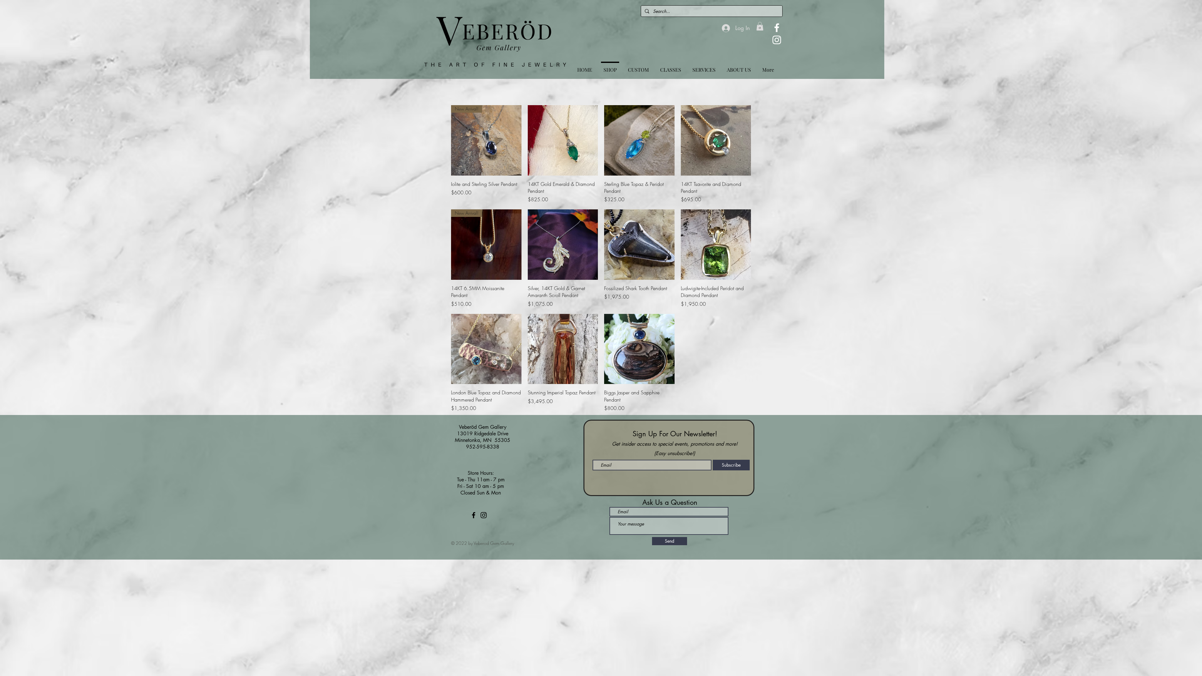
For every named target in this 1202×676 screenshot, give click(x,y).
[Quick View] (563, 140)
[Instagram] (777, 40)
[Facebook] (777, 27)
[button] (759, 26)
